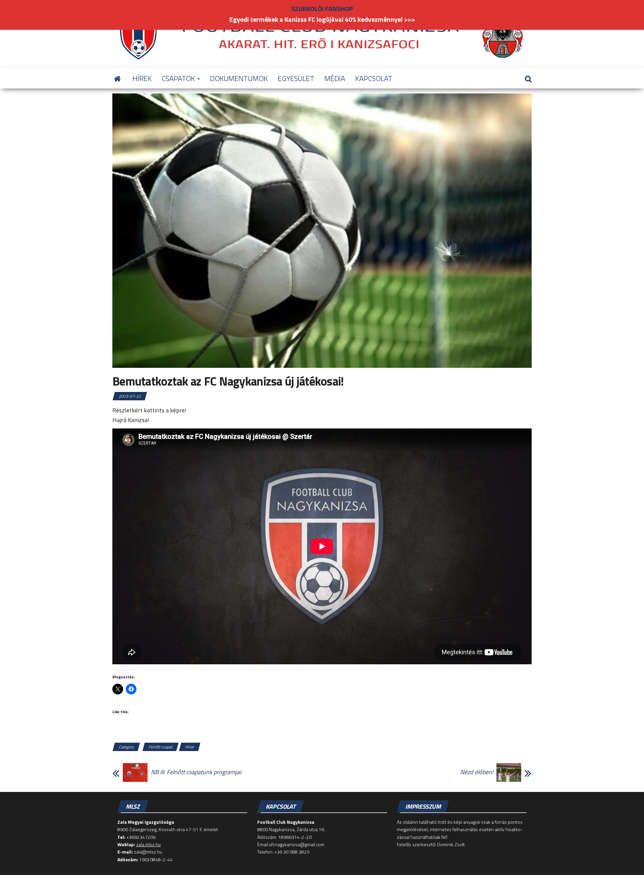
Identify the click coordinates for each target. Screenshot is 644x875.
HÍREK (142, 78)
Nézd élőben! (476, 772)
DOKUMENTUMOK (239, 78)
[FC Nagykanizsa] (117, 78)
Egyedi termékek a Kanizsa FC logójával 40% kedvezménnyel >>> (322, 19)
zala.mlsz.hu (148, 844)
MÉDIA (334, 78)
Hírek (189, 747)
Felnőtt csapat (160, 747)
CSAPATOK (179, 78)
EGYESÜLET (296, 78)
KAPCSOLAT (373, 78)
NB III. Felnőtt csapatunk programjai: (196, 772)
